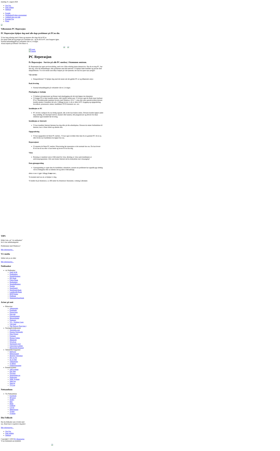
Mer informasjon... (7, 250)
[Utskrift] (32, 51)
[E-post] (32, 49)
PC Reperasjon (19, 439)
